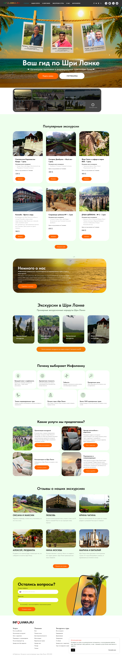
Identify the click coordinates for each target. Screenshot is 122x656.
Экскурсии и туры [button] (58, 3)
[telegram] (106, 3)
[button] (48, 76)
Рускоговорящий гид (22, 108)
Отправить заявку (26, 609)
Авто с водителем (71, 97)
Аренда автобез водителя (69, 108)
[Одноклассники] (99, 3)
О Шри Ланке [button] (46, 3)
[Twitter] (101, 3)
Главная (26, 3)
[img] (22, 95)
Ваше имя (20, 596)
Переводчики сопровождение (53, 108)
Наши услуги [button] (35, 3)
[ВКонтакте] (96, 3)
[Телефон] (113, 3)
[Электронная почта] (117, 3)
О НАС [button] (68, 3)
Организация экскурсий (40, 97)
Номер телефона (23, 588)
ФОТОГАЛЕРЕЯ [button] (76, 3)
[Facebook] (94, 3)
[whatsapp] (109, 3)
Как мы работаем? (20, 97)
